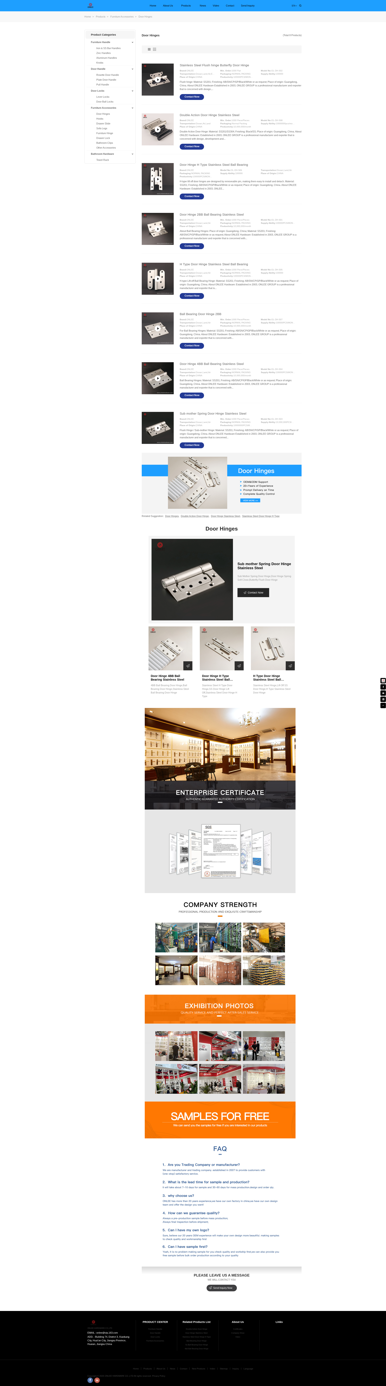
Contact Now (192, 96)
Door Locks (97, 91)
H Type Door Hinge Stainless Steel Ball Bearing (214, 264)
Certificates (237, 1329)
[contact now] (383, 692)
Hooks (99, 118)
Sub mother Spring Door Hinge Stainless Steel (213, 413)
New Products (198, 1368)
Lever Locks (102, 97)
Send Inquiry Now (222, 1288)
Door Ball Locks (104, 101)
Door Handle (98, 69)
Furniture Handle (100, 42)
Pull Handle (102, 84)
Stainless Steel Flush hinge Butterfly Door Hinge (214, 65)
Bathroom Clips (104, 143)
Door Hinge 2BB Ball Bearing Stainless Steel (212, 214)
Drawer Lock (103, 138)
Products (186, 5)
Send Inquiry (248, 5)
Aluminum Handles (106, 58)
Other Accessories (106, 147)
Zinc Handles (103, 53)
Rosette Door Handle (107, 75)
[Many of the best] (192, 579)
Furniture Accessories (122, 16)
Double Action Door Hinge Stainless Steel (209, 115)
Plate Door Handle (106, 80)
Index (212, 1368)
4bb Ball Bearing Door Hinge (196, 1349)
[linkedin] (383, 698)
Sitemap (224, 1368)
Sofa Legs (101, 128)
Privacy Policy (158, 1376)
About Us (168, 5)
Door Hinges (103, 114)
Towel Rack (102, 160)
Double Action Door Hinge (195, 516)
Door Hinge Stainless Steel (225, 516)
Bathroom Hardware (102, 154)
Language (248, 1368)
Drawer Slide (103, 123)
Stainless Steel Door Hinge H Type (261, 516)
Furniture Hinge (104, 133)
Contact (230, 5)
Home (153, 5)
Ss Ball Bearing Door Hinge (196, 1345)
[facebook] (383, 686)
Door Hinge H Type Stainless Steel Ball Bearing (214, 164)
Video (216, 5)
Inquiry (235, 1368)
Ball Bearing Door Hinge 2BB (200, 314)
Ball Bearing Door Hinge (197, 1341)
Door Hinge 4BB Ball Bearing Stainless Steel (212, 364)
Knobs (99, 62)
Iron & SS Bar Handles (108, 48)
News (203, 5)
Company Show (237, 1333)
